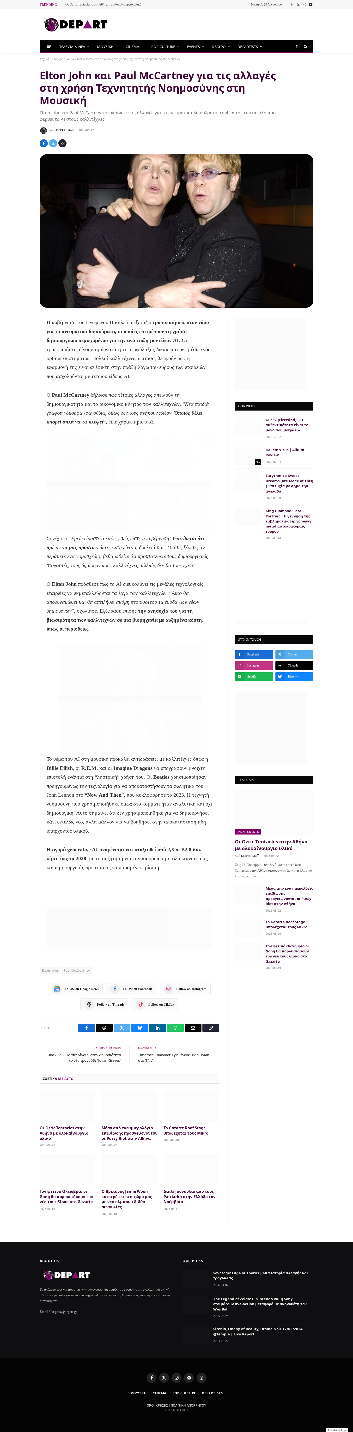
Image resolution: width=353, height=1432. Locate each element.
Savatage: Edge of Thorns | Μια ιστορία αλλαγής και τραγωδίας (260, 1275)
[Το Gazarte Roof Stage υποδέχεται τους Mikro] (191, 1106)
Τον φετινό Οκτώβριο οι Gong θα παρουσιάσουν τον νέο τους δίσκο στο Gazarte (66, 1197)
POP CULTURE (163, 46)
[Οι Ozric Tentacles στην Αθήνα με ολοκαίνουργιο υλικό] (67, 1106)
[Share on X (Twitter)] (53, 143)
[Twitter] (23, 347)
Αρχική (44, 59)
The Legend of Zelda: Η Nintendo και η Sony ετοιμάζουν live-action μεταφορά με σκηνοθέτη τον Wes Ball (260, 1303)
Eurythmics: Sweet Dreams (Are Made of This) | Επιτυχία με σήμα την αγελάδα (289, 483)
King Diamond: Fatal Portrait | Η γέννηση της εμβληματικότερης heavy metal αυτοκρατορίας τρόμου (288, 521)
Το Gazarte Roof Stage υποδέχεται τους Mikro (186, 1130)
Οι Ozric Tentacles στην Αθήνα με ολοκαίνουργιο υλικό (103, 4)
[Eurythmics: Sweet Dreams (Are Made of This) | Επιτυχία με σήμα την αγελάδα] (248, 482)
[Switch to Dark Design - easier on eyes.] (298, 46)
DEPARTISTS (247, 46)
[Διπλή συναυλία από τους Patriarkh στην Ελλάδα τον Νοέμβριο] (191, 1169)
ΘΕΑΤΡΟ (219, 46)
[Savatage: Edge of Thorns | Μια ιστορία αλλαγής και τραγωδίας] (196, 1279)
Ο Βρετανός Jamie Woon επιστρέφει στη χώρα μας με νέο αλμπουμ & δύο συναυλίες (127, 1199)
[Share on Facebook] (44, 143)
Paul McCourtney (77, 970)
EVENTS (193, 46)
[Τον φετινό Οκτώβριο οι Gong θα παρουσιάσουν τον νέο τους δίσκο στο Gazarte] (67, 1169)
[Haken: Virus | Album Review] (248, 456)
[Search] (305, 46)
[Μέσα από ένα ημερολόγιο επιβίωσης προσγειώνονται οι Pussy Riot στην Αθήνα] (129, 1106)
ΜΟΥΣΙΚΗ (105, 46)
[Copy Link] (62, 143)
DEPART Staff (65, 130)
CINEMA (133, 46)
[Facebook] (23, 334)
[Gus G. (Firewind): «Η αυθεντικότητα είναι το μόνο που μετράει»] (248, 426)
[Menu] (49, 46)
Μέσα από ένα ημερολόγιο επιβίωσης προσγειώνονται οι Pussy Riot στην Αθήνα (129, 1133)
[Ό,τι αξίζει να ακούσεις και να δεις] (76, 25)
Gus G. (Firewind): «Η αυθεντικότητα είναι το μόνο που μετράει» (287, 424)
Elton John (50, 970)
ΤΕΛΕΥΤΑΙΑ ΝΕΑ (72, 46)
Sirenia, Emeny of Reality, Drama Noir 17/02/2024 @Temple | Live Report (258, 1331)
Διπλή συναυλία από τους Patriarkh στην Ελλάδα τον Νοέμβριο (190, 1197)
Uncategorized (248, 832)
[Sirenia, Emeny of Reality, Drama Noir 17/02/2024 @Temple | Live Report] (196, 1335)
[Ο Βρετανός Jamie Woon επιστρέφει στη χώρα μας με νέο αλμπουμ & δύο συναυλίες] (129, 1169)
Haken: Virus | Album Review (285, 452)
